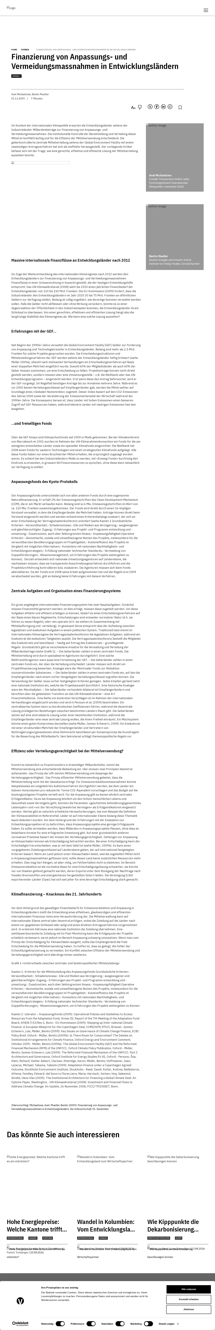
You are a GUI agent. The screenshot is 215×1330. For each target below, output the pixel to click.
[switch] (91, 1323)
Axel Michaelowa (21, 94)
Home (14, 49)
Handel (33, 1238)
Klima (178, 1238)
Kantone (47, 1238)
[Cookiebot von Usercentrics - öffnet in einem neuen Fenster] (20, 1324)
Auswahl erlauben (189, 1299)
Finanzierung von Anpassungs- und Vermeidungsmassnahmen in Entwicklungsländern (86, 49)
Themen (25, 49)
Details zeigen (166, 1323)
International (15, 1238)
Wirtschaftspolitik (158, 1238)
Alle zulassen (188, 1289)
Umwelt (16, 76)
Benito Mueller (40, 94)
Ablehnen (189, 1309)
